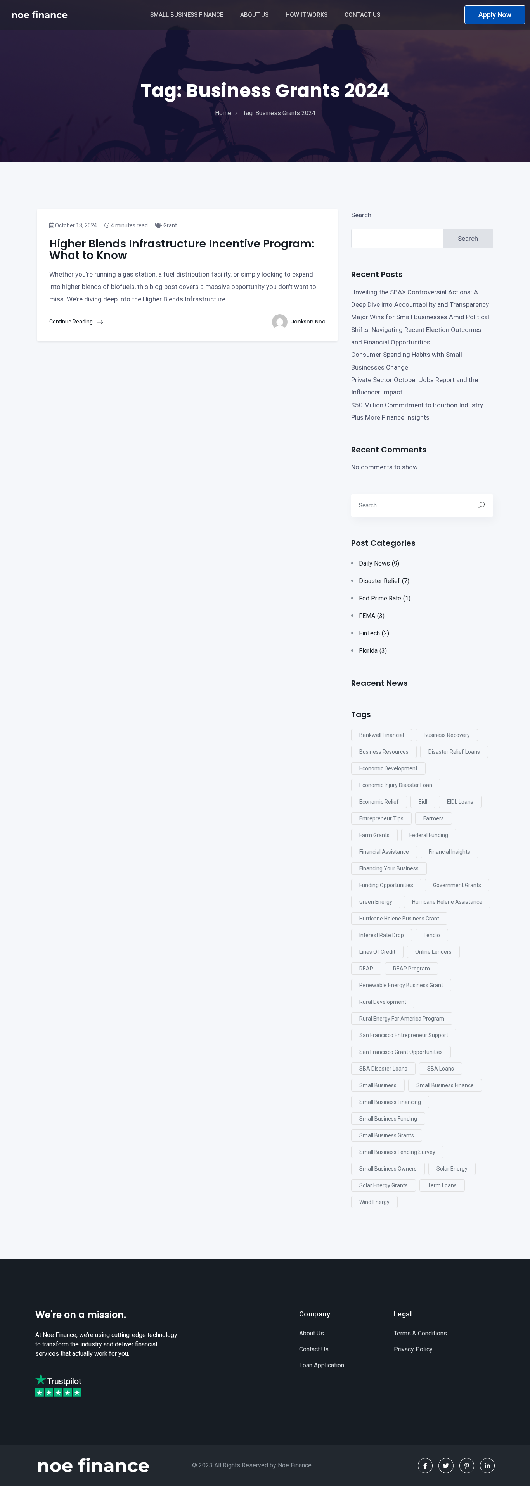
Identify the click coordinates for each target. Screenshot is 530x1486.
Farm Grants (374, 835)
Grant (169, 225)
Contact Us (363, 14)
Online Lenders (433, 952)
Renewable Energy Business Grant (401, 985)
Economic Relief (379, 802)
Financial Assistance (384, 852)
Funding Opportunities (386, 885)
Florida (373, 650)
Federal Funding (428, 835)
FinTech (374, 633)
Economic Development (388, 768)
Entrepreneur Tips (381, 818)
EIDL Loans (460, 802)
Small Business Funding (388, 1119)
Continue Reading (71, 321)
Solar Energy (452, 1169)
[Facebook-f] (425, 1465)
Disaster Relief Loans (454, 752)
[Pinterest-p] (466, 1465)
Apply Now (494, 14)
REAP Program (411, 968)
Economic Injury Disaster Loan (395, 785)
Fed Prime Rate (384, 598)
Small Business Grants (386, 1135)
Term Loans (442, 1185)
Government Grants (457, 885)
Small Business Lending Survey (397, 1152)
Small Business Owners (388, 1169)
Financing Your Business (389, 868)
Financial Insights (449, 852)
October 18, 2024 (75, 225)
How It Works (307, 14)
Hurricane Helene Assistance (447, 902)
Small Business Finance (187, 14)
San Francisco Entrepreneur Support (403, 1035)
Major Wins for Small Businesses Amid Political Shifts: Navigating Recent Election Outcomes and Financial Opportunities (420, 329)
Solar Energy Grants (383, 1185)
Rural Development (382, 1002)
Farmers (433, 818)
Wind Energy (374, 1202)
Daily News (379, 563)
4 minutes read (129, 225)
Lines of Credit (377, 952)
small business (378, 1085)
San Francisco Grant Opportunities (401, 1052)
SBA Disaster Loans (383, 1069)
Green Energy (375, 902)
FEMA (372, 615)
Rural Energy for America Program (401, 1018)
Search (361, 215)
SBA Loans (440, 1069)
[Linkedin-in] (487, 1465)
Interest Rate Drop (381, 935)
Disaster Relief (384, 581)
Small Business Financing (390, 1102)
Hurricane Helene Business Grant (399, 918)
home (223, 113)
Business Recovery (447, 735)
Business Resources (384, 752)
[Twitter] (445, 1465)
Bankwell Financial (381, 735)
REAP (366, 968)
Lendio (432, 935)
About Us (255, 14)
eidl (423, 802)
